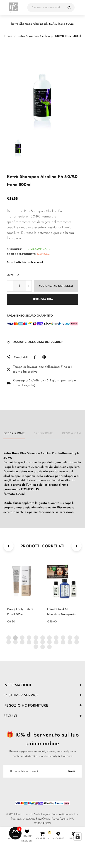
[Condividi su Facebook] (36, 357)
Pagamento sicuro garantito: (30, 316)
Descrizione (14, 433)
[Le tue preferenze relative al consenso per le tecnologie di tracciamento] (77, 836)
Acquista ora (42, 299)
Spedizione (43, 433)
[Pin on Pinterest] (45, 357)
